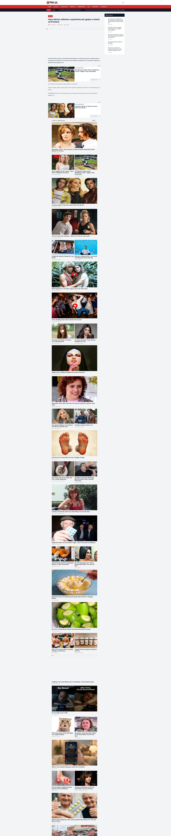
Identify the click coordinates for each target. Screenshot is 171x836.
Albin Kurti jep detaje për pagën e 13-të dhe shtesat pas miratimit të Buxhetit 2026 (116, 36)
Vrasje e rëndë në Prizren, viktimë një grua (63, 10)
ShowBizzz (104, 6)
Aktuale (56, 6)
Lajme (49, 6)
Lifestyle (72, 6)
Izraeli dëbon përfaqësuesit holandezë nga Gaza (87, 10)
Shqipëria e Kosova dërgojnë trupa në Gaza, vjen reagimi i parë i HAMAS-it (115, 29)
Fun (89, 6)
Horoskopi (95, 6)
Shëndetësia (81, 6)
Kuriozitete (64, 6)
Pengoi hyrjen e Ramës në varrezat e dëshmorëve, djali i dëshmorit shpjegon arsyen (115, 49)
